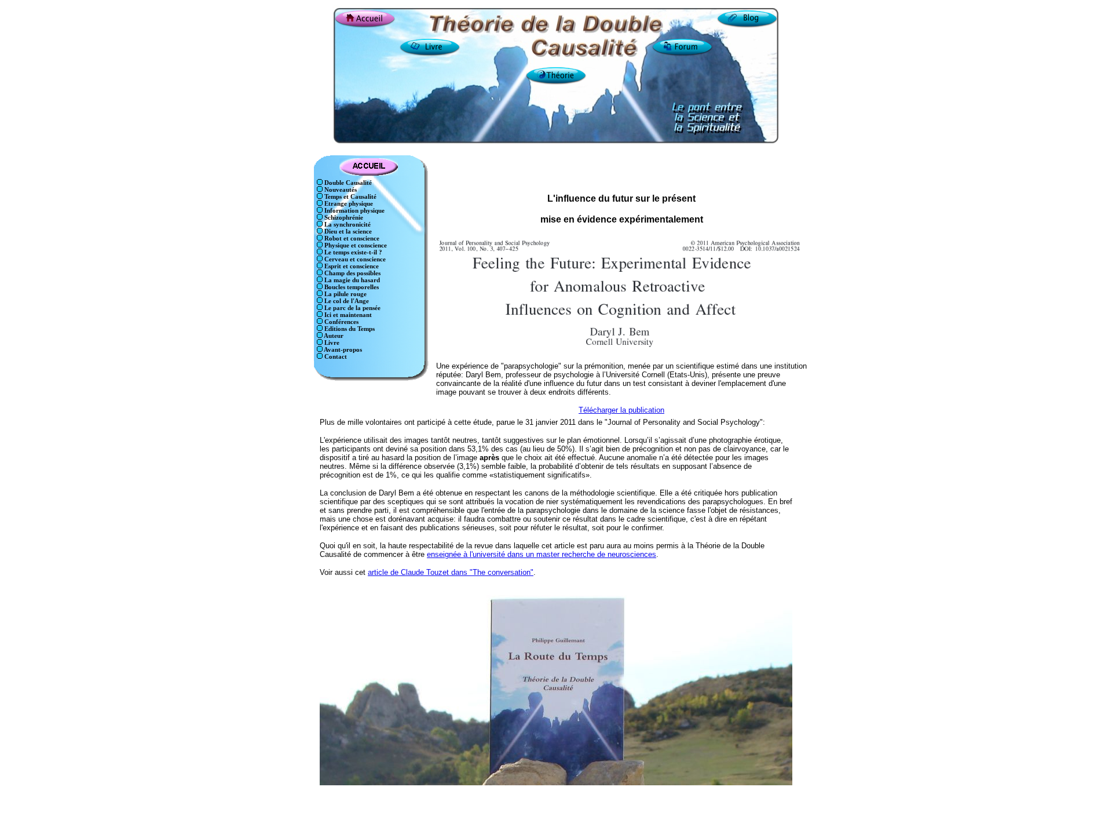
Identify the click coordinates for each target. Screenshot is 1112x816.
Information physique (354, 210)
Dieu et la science (347, 231)
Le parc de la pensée (352, 308)
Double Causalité (347, 183)
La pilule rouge (345, 294)
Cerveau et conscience (354, 259)
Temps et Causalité (349, 197)
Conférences (341, 322)
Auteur (333, 336)
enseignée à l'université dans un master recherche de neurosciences (541, 554)
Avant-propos (342, 350)
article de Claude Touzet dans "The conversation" (450, 572)
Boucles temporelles (351, 287)
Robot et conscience (351, 238)
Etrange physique (348, 204)
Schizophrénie (343, 217)
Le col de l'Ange (346, 301)
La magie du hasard (351, 280)
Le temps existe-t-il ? (352, 252)
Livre (331, 343)
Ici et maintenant (347, 315)
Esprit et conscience (351, 266)
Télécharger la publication (621, 410)
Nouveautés (340, 190)
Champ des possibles (352, 273)
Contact (335, 357)
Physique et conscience (355, 245)
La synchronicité (347, 224)
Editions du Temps (349, 329)
